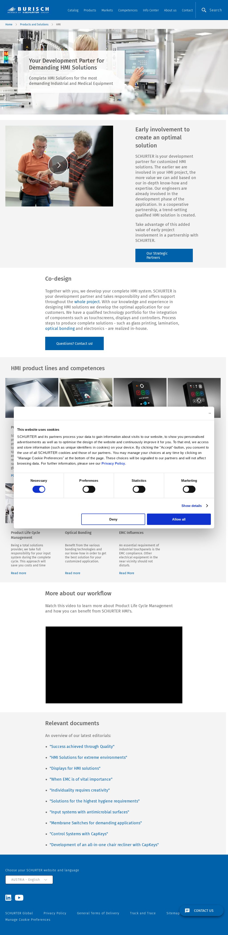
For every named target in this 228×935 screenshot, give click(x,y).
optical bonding (60, 328)
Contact (187, 10)
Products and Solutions (34, 24)
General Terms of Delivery (98, 913)
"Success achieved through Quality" (82, 746)
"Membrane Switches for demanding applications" (96, 823)
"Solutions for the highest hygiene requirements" (95, 801)
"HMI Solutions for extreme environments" (88, 757)
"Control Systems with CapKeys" (79, 833)
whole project (87, 301)
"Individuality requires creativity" (80, 790)
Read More (126, 573)
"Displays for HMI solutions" (75, 768)
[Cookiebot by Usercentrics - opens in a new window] (191, 413)
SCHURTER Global (19, 913)
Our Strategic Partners (157, 255)
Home (8, 24)
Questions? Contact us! (74, 343)
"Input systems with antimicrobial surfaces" (89, 812)
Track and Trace (143, 913)
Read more (18, 573)
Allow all (178, 519)
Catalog (73, 10)
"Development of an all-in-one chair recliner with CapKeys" (104, 844)
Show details (191, 506)
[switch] (89, 489)
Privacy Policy (113, 463)
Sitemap (173, 913)
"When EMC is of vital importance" (81, 779)
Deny (113, 519)
